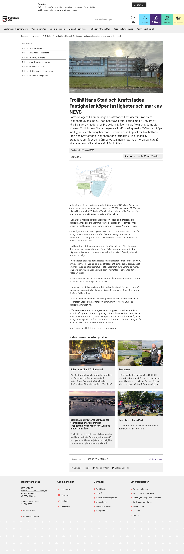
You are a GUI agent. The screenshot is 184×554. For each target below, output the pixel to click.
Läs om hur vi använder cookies (63, 10)
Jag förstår (139, 5)
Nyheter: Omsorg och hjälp (33, 57)
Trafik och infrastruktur (99, 29)
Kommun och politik (145, 29)
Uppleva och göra (57, 29)
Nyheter (48, 36)
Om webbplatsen (140, 489)
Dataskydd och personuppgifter (147, 497)
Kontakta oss (29, 510)
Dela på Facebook (81, 468)
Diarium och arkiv (103, 506)
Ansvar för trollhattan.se (143, 493)
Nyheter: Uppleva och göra (33, 66)
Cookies (136, 510)
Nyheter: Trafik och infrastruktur (36, 62)
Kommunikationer (31, 516)
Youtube (65, 495)
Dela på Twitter (102, 468)
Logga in (137, 515)
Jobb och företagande (123, 29)
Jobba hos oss (102, 502)
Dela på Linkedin (122, 468)
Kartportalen (102, 510)
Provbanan (124, 369)
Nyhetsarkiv (36, 36)
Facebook (65, 489)
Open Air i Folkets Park (131, 420)
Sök (133, 22)
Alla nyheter (27, 43)
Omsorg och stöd (38, 29)
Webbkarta (101, 489)
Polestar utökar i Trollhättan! (86, 369)
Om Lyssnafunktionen (142, 502)
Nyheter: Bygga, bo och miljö (34, 48)
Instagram (65, 506)
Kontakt (74, 156)
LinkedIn (65, 501)
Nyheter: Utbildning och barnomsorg (38, 71)
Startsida (24, 36)
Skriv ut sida (157, 459)
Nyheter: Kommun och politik (35, 75)
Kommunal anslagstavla (106, 497)
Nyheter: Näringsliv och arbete (35, 52)
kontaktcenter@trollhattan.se (34, 490)
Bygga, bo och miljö (77, 29)
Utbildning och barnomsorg (16, 29)
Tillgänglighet (139, 506)
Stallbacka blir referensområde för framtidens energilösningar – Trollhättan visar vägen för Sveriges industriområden (90, 424)
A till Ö (99, 493)
